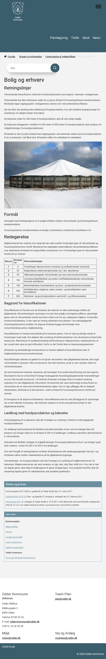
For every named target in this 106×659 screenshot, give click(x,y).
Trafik (75, 38)
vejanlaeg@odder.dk (66, 638)
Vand (85, 38)
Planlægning (59, 38)
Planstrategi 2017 (13, 502)
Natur (96, 38)
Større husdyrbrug (14, 542)
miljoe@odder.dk (11, 638)
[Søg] (55, 68)
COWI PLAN (8, 646)
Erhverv (9, 532)
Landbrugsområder (14, 537)
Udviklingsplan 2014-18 (16, 497)
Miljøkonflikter (12, 527)
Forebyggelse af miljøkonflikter (60, 56)
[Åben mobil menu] (98, 7)
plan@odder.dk (63, 598)
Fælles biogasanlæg (14, 547)
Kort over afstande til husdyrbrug (20, 558)
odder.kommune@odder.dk (24, 621)
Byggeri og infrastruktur (30, 56)
